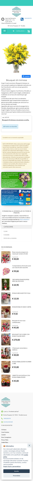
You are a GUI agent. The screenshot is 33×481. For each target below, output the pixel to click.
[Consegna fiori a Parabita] (16, 12)
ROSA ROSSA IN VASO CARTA (21, 307)
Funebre (6, 235)
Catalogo (20, 31)
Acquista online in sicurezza (9, 192)
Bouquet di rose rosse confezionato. (18, 321)
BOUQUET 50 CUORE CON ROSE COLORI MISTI (20, 335)
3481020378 (28, 18)
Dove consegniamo (6, 437)
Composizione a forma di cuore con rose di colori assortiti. (21, 266)
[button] (28, 31)
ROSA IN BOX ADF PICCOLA (21, 293)
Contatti (3, 434)
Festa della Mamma (10, 238)
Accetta (16, 471)
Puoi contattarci (24, 219)
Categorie (8, 227)
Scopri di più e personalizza (12, 466)
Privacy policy (4, 440)
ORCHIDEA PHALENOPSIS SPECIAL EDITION (20, 280)
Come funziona (5, 432)
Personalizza (16, 475)
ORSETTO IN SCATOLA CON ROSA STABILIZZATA (21, 376)
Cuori (5, 231)
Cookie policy (4, 442)
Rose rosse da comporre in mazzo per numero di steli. (20, 253)
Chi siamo (3, 429)
